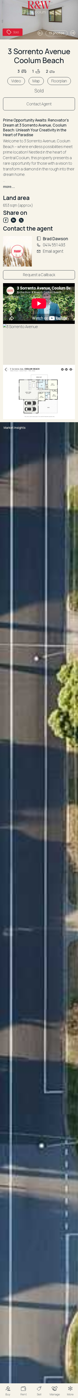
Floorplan (59, 80)
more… (9, 187)
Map (36, 80)
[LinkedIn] (15, 220)
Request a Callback (39, 274)
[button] (8, 1390)
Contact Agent (39, 103)
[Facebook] (7, 220)
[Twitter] (21, 220)
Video (16, 80)
